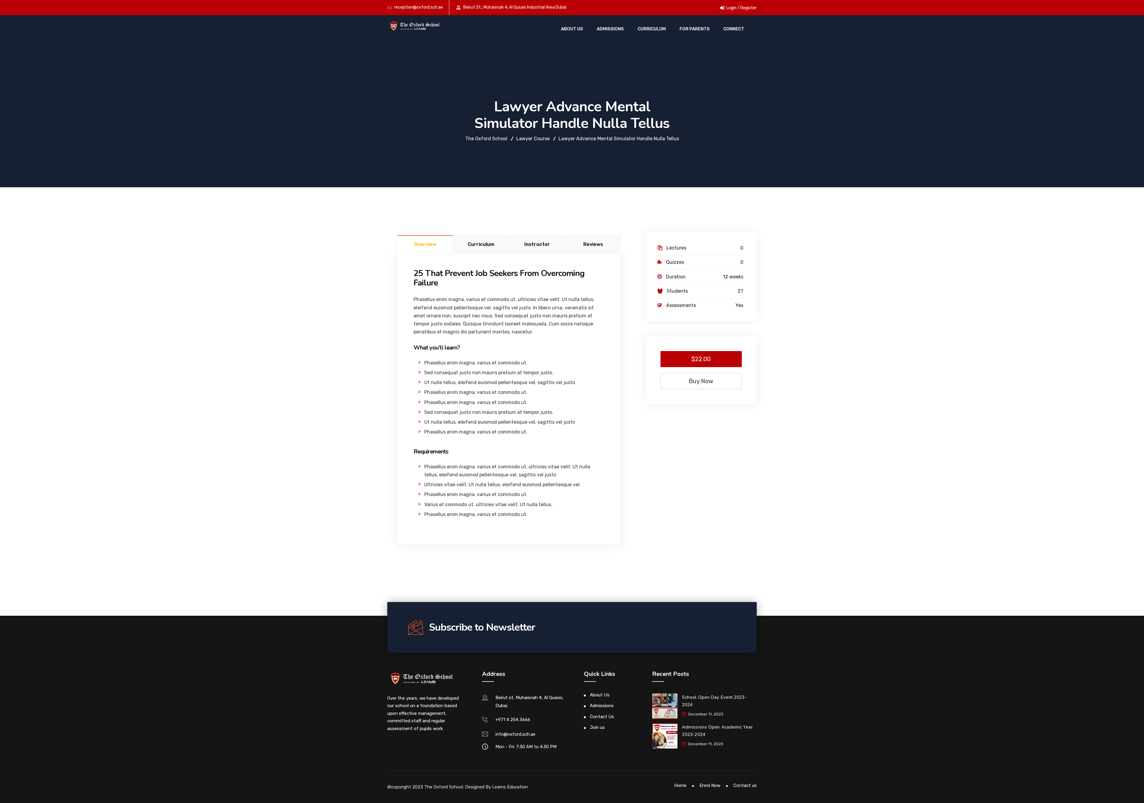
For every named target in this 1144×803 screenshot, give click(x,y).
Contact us (745, 785)
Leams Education (510, 787)
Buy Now (701, 381)
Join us (597, 727)
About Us (572, 29)
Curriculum (652, 29)
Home (680, 785)
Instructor (537, 244)
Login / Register (741, 7)
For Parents (695, 29)
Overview (425, 244)
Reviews (593, 244)
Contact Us (602, 716)
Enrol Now (710, 785)
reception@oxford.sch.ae (418, 7)
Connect (733, 29)
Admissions (610, 29)
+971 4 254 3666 (512, 719)
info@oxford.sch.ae (515, 734)
